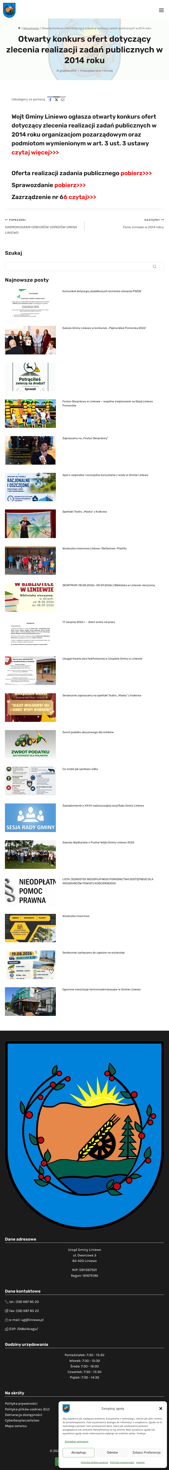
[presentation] (30, 303)
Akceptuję (78, 1452)
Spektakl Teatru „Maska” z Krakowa (84, 511)
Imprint (140, 1462)
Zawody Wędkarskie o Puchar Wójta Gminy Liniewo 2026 (98, 842)
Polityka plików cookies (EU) (27, 1409)
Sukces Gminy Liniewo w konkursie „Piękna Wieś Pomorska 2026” (104, 328)
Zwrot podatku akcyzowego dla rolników (88, 732)
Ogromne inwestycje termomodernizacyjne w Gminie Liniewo (101, 989)
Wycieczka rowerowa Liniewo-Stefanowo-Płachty (94, 548)
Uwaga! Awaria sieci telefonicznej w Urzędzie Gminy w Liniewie (102, 658)
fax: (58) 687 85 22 (24, 1311)
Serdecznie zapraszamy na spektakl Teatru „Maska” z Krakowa (101, 695)
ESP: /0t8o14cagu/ (23, 1329)
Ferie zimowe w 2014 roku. (143, 223)
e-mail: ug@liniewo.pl (26, 1320)
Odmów (112, 1452)
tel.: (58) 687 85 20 (24, 1302)
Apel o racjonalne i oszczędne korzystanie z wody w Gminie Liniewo (105, 475)
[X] (56, 100)
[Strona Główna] (19, 28)
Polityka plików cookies (94, 1462)
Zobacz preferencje (147, 1452)
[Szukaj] (154, 266)
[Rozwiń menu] (161, 10)
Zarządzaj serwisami (76, 1441)
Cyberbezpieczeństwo (22, 1420)
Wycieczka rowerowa (75, 916)
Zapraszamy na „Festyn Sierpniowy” (85, 438)
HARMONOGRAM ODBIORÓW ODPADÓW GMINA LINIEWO (41, 226)
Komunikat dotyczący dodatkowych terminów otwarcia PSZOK (101, 291)
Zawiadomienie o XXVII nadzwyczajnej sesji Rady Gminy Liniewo (103, 805)
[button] (161, 1408)
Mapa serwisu (16, 1426)
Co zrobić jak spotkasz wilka (80, 769)
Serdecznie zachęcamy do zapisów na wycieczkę (93, 952)
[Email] (63, 100)
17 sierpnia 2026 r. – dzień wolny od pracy (88, 622)
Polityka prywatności (122, 1462)
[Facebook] (50, 100)
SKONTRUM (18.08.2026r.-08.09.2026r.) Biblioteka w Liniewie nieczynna (108, 585)
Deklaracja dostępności (23, 1415)
